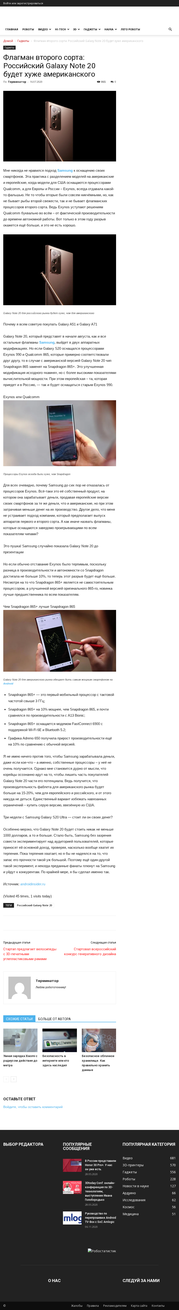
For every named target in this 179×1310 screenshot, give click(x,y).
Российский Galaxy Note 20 (34, 905)
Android (8, 683)
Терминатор (17, 81)
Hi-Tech (60, 29)
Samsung (65, 170)
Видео (43, 29)
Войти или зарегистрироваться (23, 3)
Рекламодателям (115, 1306)
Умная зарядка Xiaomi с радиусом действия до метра (20, 1060)
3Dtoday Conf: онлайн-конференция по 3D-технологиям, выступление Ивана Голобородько (100, 1191)
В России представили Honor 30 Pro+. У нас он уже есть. (100, 1165)
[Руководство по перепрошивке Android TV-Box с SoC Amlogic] (72, 1217)
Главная (11, 29)
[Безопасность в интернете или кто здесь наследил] (59, 1040)
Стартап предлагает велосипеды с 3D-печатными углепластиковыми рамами (29, 954)
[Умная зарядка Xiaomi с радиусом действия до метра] (20, 1040)
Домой (8, 41)
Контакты (158, 1306)
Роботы (28, 29)
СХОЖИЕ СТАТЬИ (19, 1019)
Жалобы (77, 1306)
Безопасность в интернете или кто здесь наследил (55, 1060)
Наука (109, 29)
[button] (170, 29)
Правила (93, 1306)
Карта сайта (139, 1306)
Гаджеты (90, 29)
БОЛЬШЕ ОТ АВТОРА (54, 1019)
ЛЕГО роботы (130, 29)
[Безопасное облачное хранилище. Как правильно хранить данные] (99, 1040)
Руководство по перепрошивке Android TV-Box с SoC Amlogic (100, 1218)
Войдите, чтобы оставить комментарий (33, 1107)
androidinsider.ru (32, 884)
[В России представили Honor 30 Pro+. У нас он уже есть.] (72, 1165)
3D (74, 29)
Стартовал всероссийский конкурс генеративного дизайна (90, 951)
